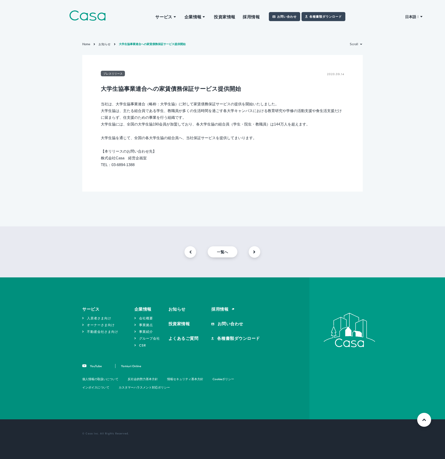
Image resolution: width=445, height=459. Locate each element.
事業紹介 (146, 331)
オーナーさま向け (101, 324)
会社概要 (146, 318)
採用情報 (251, 16)
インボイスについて (95, 387)
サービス (90, 309)
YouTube (95, 366)
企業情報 (143, 309)
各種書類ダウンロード (325, 16)
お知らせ (177, 309)
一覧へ (222, 251)
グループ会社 (149, 338)
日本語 (410, 16)
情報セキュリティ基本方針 (185, 379)
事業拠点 (146, 324)
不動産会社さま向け (102, 331)
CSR (142, 345)
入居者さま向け (99, 318)
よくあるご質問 (183, 338)
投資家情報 (224, 16)
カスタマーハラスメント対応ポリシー (144, 387)
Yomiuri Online (131, 366)
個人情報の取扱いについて (100, 379)
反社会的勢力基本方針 (143, 379)
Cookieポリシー (223, 379)
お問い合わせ (287, 16)
